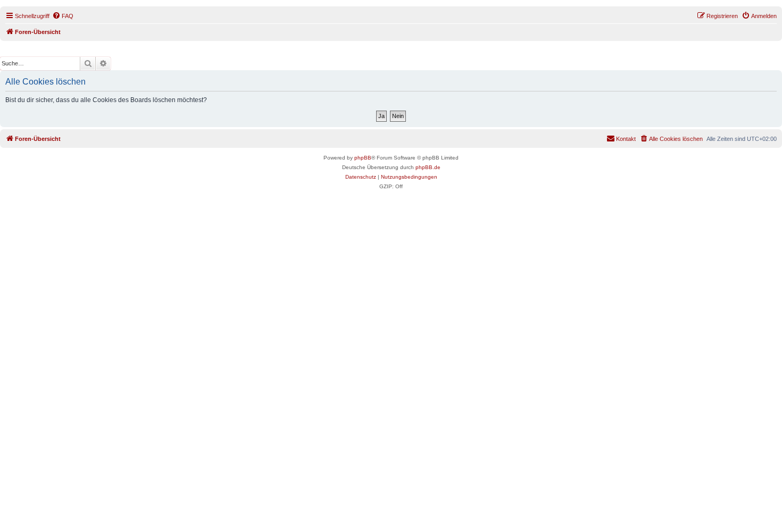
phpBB (362, 158)
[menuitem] (62, 16)
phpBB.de (427, 167)
